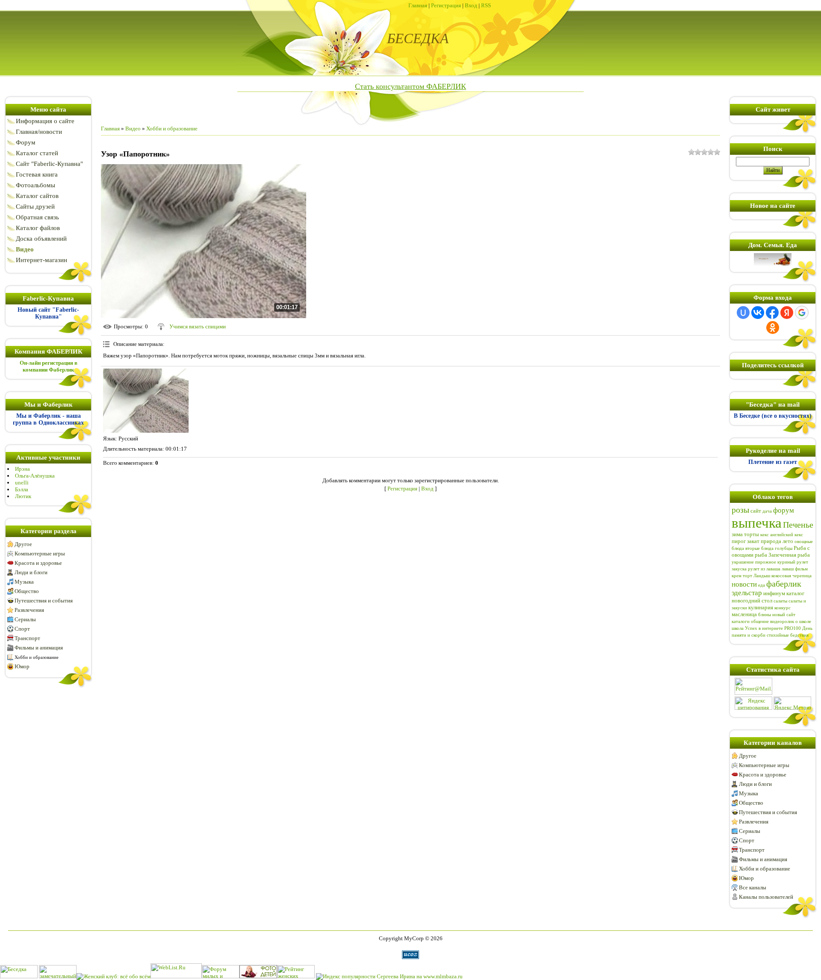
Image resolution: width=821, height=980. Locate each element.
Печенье (798, 524)
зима (737, 534)
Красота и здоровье (38, 563)
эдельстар (747, 593)
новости (744, 584)
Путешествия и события (44, 600)
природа (771, 541)
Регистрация (446, 5)
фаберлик (783, 583)
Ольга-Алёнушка (35, 475)
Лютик (23, 496)
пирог (739, 541)
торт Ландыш (756, 575)
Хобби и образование (37, 657)
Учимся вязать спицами (197, 326)
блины (764, 614)
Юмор (22, 666)
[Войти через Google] (802, 312)
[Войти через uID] (743, 312)
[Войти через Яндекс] (786, 312)
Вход (471, 5)
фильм (801, 569)
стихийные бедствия (788, 635)
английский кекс (786, 534)
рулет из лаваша (764, 569)
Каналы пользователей (766, 897)
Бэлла (21, 489)
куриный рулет (792, 562)
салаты (780, 601)
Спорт (22, 629)
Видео (133, 128)
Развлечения (29, 610)
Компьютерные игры (40, 553)
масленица (744, 614)
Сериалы (25, 619)
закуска (739, 569)
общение (760, 621)
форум (783, 510)
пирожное (765, 562)
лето (788, 541)
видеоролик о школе (790, 621)
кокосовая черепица (791, 575)
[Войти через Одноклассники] (772, 327)
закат (753, 541)
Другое (23, 544)
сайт (755, 511)
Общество (27, 591)
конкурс (782, 607)
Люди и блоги (31, 572)
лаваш (788, 569)
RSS (486, 5)
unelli (22, 482)
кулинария (760, 607)
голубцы (783, 548)
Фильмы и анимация (39, 647)
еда (761, 585)
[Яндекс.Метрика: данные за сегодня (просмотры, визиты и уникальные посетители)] (792, 703)
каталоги (741, 621)
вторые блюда (759, 548)
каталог (795, 593)
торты (751, 534)
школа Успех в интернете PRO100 (766, 628)
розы (740, 509)
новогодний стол (752, 600)
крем (736, 575)
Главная (417, 5)
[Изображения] (146, 401)
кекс (764, 534)
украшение (743, 562)
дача (767, 511)
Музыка (24, 582)
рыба (761, 555)
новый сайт (783, 614)
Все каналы (752, 887)
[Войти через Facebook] (772, 312)
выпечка (757, 523)
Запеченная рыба (789, 555)
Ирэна (22, 469)
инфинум (774, 593)
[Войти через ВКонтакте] (757, 312)
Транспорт (27, 638)
